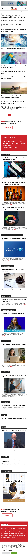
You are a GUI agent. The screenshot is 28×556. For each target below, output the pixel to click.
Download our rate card (10, 147)
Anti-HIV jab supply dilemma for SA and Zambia (14, 418)
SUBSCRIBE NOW (7, 127)
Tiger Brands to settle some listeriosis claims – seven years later (13, 108)
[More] (3, 179)
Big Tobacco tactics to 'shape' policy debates (13, 405)
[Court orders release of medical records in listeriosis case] (14, 58)
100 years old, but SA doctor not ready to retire (14, 430)
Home (2, 11)
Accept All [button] (14, 552)
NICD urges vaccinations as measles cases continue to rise (12, 102)
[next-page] (18, 115)
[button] (2, 8)
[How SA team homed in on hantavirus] (14, 40)
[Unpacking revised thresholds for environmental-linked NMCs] (14, 88)
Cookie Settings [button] (6, 552)
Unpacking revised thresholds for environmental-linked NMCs (11, 97)
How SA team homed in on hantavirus (13, 48)
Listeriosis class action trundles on (12, 20)
